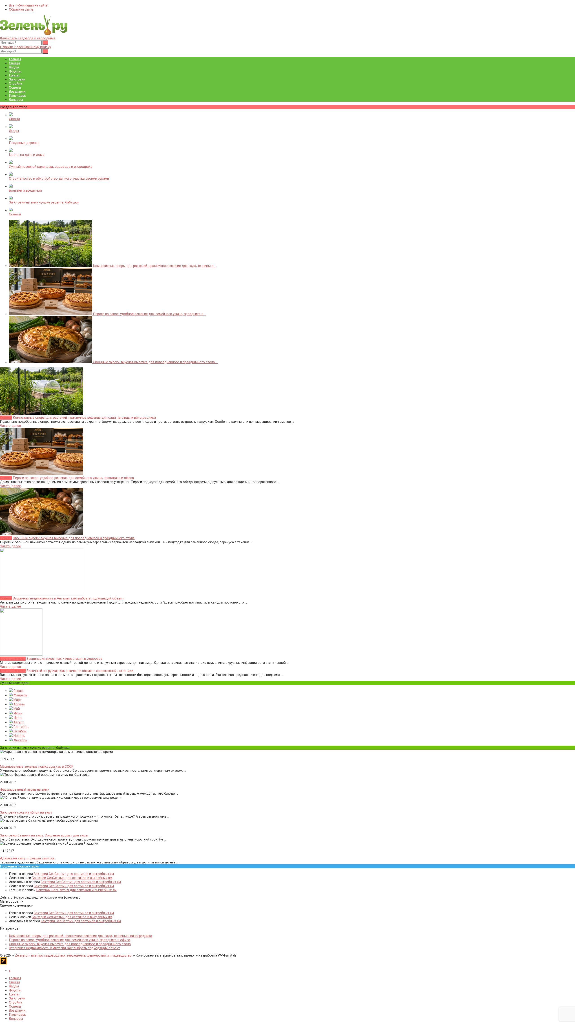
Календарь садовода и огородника (27, 38)
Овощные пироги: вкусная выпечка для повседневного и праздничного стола (74, 538)
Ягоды (14, 67)
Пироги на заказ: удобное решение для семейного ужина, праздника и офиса (73, 478)
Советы (15, 87)
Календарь (17, 96)
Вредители (17, 91)
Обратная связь (21, 9)
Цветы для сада (13, 659)
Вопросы (16, 100)
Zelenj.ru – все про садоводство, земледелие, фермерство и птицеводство (73, 955)
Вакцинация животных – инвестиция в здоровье (64, 659)
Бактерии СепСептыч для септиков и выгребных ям (74, 874)
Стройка (15, 83)
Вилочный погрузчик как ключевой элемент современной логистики (80, 671)
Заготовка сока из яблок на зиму (26, 812)
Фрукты (15, 71)
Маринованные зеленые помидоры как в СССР (36, 767)
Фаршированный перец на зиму (24, 789)
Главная (15, 59)
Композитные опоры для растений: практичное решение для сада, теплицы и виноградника (84, 418)
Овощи (14, 63)
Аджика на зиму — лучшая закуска (27, 858)
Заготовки (17, 79)
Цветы (14, 75)
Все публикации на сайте (28, 5)
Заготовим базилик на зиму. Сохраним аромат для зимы (44, 835)
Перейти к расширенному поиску (25, 47)
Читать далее (10, 426)
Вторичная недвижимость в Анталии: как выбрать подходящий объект (68, 598)
